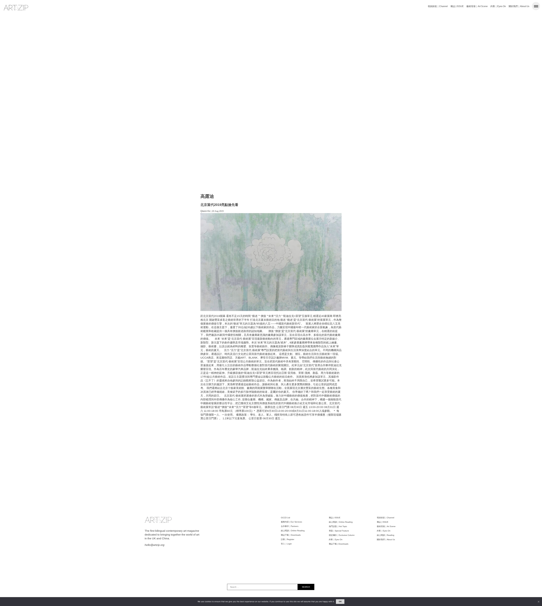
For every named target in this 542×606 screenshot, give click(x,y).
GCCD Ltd (285, 517)
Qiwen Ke (205, 211)
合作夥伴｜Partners (289, 526)
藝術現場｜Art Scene (477, 6)
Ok (340, 601)
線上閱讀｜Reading (385, 535)
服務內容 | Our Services (291, 522)
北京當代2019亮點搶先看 (219, 205)
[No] (538, 601)
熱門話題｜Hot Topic (338, 526)
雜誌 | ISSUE (457, 6)
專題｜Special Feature (339, 531)
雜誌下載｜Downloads (291, 535)
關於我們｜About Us (519, 6)
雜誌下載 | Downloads (338, 544)
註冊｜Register (287, 539)
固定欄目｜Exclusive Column (342, 535)
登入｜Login (286, 544)
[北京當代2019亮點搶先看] (271, 310)
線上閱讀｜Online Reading (293, 530)
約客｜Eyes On (498, 6)
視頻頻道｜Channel (438, 6)
